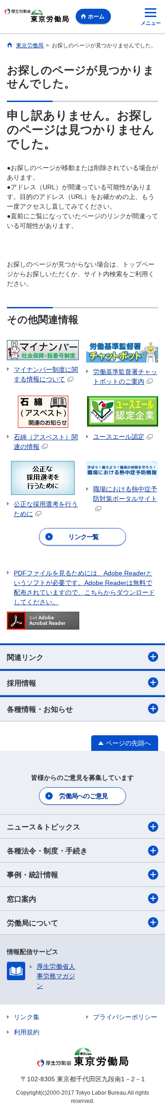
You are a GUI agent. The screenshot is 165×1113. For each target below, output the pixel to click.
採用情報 (21, 683)
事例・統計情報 (32, 875)
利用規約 (26, 1032)
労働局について (32, 923)
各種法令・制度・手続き (47, 851)
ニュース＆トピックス (43, 827)
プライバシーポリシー (125, 1017)
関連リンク (25, 657)
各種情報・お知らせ (40, 709)
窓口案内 (21, 899)
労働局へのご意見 (83, 796)
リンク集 (26, 1017)
